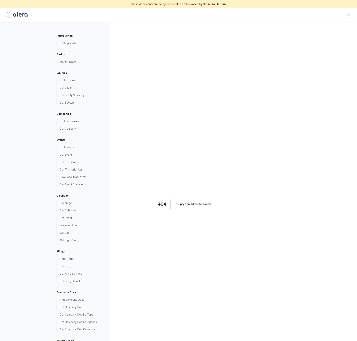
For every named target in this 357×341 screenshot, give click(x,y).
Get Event (66, 154)
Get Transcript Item (71, 169)
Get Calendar (68, 210)
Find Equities (67, 80)
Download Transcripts (73, 176)
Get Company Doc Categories (78, 322)
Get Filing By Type (71, 273)
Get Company (68, 128)
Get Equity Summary (72, 95)
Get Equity (66, 87)
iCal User (65, 232)
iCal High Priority (70, 240)
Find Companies (69, 121)
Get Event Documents (73, 184)
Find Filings (66, 258)
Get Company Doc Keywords (77, 329)
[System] (349, 15)
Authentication (68, 61)
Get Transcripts (69, 162)
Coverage (66, 203)
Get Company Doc (71, 307)
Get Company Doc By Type (77, 314)
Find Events (67, 147)
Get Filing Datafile (70, 281)
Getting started (69, 43)
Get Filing (65, 266)
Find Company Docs (72, 299)
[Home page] (17, 15)
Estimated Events (70, 225)
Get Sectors (67, 102)
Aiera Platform (217, 4)
